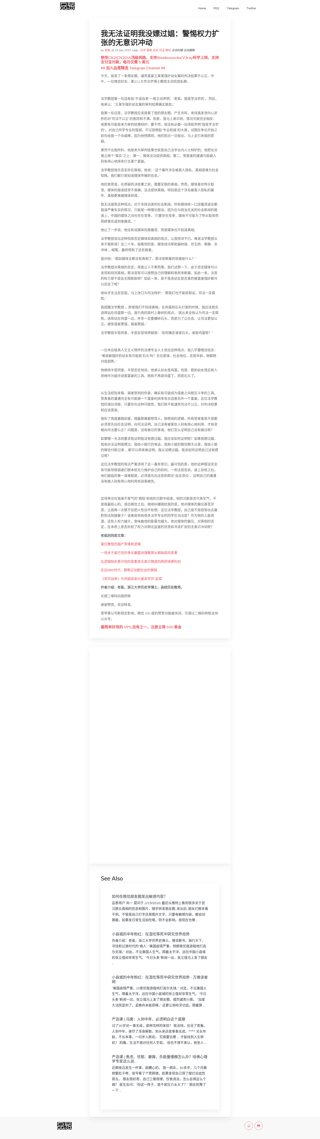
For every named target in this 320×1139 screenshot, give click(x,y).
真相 (149, 50)
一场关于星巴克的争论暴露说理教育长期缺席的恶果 (139, 553)
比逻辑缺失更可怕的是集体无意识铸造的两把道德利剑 (141, 561)
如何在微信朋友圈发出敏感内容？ (139, 896)
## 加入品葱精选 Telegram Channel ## (133, 68)
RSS (216, 8)
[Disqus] (160, 708)
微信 (168, 50)
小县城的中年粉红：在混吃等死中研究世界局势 (151, 934)
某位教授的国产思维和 (117, 544)
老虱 (107, 50)
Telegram (233, 8)
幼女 (155, 50)
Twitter (251, 8)
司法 (162, 50)
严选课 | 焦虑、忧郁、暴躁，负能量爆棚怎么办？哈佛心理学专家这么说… (159, 1059)
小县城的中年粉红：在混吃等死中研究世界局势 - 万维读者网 (160, 979)
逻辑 (137, 544)
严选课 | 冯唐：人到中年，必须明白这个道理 (148, 1019)
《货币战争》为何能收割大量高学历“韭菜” (132, 579)
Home (202, 8)
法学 (143, 50)
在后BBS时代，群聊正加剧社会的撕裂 (129, 570)
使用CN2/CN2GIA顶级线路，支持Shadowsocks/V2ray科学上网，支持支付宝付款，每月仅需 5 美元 (160, 59)
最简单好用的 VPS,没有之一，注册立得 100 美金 (141, 627)
